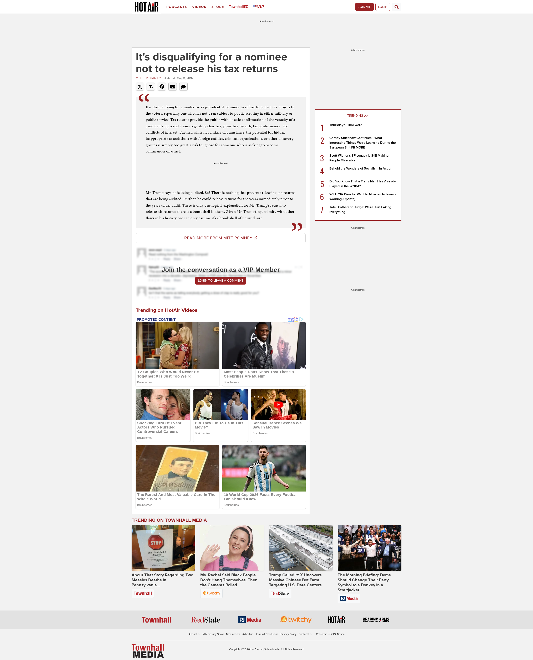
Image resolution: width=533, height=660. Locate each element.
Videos (199, 7)
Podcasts (176, 7)
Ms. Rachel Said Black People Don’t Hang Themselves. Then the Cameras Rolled (229, 580)
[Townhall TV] (239, 6)
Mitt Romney (149, 78)
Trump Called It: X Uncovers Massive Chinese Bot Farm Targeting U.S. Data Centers (295, 580)
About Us (194, 634)
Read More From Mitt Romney (219, 238)
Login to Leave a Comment (220, 281)
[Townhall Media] (148, 651)
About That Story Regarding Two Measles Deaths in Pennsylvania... (162, 580)
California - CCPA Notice (330, 634)
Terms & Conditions (267, 634)
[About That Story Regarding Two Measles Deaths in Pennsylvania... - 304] (163, 548)
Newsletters (233, 634)
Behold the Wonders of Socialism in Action (360, 168)
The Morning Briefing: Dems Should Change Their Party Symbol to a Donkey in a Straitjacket (364, 583)
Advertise (247, 634)
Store (218, 7)
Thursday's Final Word (345, 125)
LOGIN (382, 7)
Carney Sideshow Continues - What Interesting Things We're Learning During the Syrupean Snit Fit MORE (362, 143)
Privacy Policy (288, 634)
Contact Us (305, 634)
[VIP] (259, 6)
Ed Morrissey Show (213, 634)
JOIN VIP (364, 7)
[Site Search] (396, 7)
